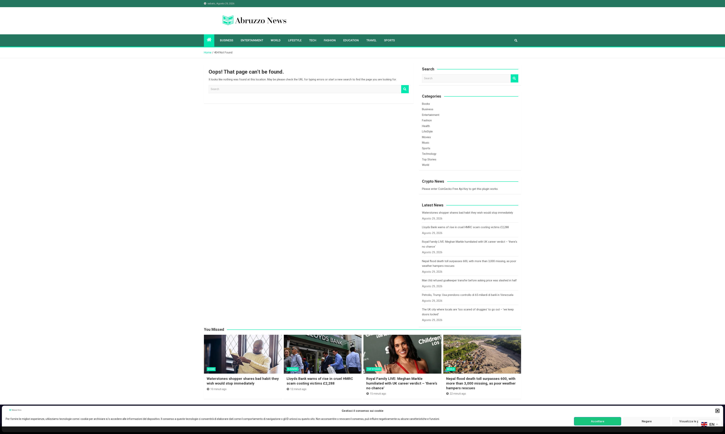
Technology (429, 153)
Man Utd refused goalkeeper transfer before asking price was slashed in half (469, 280)
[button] (717, 411)
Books (426, 103)
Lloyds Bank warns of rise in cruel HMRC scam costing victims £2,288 (465, 227)
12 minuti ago (298, 389)
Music (425, 142)
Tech (312, 40)
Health (426, 126)
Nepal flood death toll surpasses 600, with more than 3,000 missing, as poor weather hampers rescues (481, 383)
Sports (389, 40)
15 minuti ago (378, 393)
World (276, 40)
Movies (426, 137)
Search (405, 89)
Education (351, 40)
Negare (647, 421)
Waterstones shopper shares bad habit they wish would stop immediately (467, 212)
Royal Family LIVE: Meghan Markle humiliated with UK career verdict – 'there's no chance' (401, 383)
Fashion (330, 40)
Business (226, 40)
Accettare (597, 421)
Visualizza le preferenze (695, 421)
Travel (371, 40)
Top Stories (429, 159)
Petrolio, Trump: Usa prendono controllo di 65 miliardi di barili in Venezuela (467, 295)
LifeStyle (295, 40)
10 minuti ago (218, 389)
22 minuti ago (458, 393)
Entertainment (252, 40)
